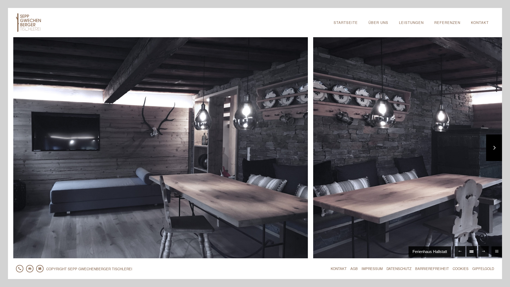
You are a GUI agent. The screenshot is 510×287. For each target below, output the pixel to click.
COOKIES (461, 268)
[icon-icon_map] (41, 268)
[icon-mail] (31, 268)
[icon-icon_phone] (21, 268)
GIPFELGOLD (483, 268)
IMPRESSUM (372, 268)
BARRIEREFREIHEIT (432, 268)
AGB (354, 268)
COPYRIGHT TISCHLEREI (89, 268)
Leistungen (411, 22)
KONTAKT (339, 268)
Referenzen (447, 22)
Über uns (378, 22)
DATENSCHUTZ (398, 268)
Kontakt (480, 22)
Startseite (346, 22)
